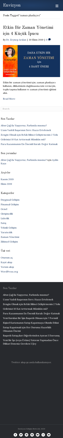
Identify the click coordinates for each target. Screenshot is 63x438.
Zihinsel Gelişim (9, 241)
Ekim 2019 (6, 183)
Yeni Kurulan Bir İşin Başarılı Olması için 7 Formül (30, 318)
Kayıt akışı (6, 262)
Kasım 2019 (7, 179)
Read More (9, 98)
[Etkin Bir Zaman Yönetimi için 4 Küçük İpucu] (31, 60)
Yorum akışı (7, 266)
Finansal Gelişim (10, 204)
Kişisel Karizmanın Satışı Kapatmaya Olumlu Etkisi (31, 322)
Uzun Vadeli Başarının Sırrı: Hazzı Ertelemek (26, 130)
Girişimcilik (7, 213)
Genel (4, 209)
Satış (3, 223)
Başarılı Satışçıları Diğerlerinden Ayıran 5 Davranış (31, 335)
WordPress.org (9, 271)
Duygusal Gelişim (10, 199)
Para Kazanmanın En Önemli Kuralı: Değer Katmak (29, 144)
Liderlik (5, 218)
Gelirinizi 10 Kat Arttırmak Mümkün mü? (23, 139)
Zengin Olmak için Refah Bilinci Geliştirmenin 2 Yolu (29, 134)
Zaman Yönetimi (10, 236)
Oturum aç (7, 257)
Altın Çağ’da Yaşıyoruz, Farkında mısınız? (24, 125)
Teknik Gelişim (9, 227)
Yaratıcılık (6, 232)
